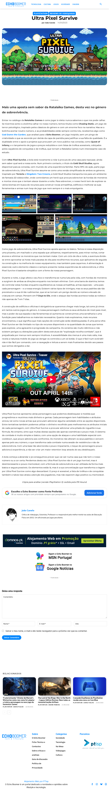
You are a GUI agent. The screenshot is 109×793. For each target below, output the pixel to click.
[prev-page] (4, 712)
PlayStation (41, 13)
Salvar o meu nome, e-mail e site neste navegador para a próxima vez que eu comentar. (46, 631)
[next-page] (9, 712)
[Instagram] (97, 784)
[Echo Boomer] (16, 4)
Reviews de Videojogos (62, 13)
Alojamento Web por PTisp (36, 781)
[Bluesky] (101, 784)
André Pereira (54, 705)
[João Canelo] (12, 515)
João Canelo (50, 23)
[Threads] (106, 784)
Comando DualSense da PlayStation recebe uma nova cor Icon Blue (88, 699)
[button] (101, 4)
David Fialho (18, 707)
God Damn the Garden (14, 134)
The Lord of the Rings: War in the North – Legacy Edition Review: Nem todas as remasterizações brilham (54, 700)
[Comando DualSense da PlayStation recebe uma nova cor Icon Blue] (89, 686)
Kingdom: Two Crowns (38, 174)
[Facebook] (92, 784)
